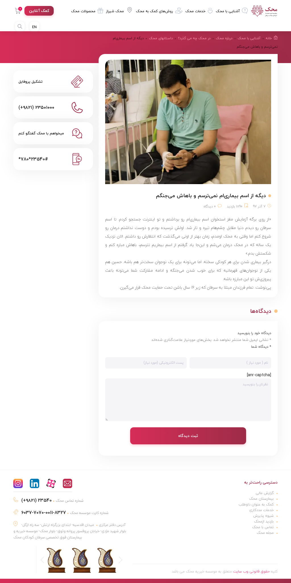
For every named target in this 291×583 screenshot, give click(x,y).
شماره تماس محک (52, 500)
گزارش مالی (265, 493)
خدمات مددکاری (261, 510)
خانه (269, 38)
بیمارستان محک (261, 498)
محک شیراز (115, 11)
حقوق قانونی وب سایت (251, 571)
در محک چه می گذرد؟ (194, 38)
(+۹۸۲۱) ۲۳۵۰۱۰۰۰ (36, 107)
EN (34, 27)
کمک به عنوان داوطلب (256, 504)
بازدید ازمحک (264, 521)
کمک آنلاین (39, 10)
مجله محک (265, 533)
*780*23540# (33, 159)
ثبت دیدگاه (188, 435)
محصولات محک (83, 11)
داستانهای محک (161, 38)
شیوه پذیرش (263, 516)
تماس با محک (263, 527)
